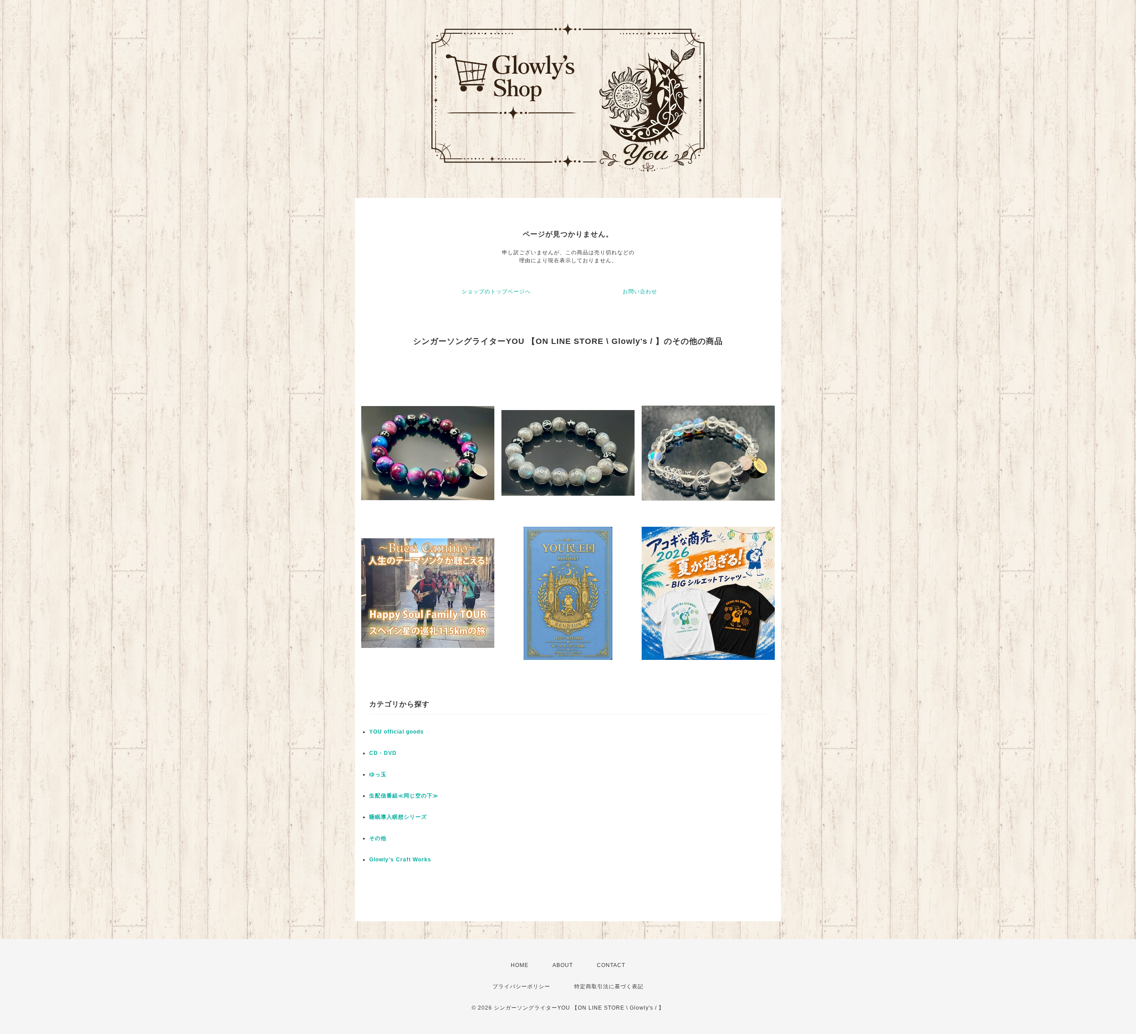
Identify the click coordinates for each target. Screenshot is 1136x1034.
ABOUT (562, 965)
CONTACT (611, 965)
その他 (378, 838)
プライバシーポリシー (521, 986)
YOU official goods (396, 732)
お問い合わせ (640, 291)
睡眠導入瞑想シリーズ (398, 817)
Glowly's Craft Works (400, 859)
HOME (520, 965)
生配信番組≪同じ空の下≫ (403, 796)
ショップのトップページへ (496, 291)
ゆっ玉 (378, 774)
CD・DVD (383, 753)
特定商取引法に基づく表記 (608, 986)
